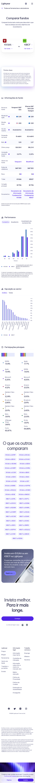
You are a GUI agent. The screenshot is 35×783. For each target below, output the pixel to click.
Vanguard (18, 162)
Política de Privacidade (16, 678)
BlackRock (30, 162)
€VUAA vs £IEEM (25, 464)
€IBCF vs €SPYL (24, 499)
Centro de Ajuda (4, 662)
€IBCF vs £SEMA (24, 503)
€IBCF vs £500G (11, 503)
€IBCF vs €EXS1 (10, 521)
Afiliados (27, 656)
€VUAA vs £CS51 (11, 472)
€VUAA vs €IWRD (10, 486)
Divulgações (16, 693)
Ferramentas (5, 658)
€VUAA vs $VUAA (24, 455)
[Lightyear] (5, 4)
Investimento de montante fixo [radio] (27, 222)
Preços (3, 651)
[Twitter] (14, 709)
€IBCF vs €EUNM (10, 507)
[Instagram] (26, 709)
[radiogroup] (17, 222)
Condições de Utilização (17, 659)
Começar (17, 618)
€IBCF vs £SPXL (11, 499)
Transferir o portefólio (4, 667)
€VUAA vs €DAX (24, 477)
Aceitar (25, 780)
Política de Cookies (16, 683)
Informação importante (16, 654)
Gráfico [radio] (4, 293)
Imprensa (27, 660)
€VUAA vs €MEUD (24, 494)
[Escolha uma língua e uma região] (26, 3)
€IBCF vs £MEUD (24, 534)
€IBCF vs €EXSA (17, 538)
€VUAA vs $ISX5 (24, 472)
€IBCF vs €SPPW (10, 529)
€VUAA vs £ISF (24, 481)
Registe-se (9, 573)
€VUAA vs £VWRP (10, 468)
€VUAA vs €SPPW (24, 486)
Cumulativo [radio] (5, 222)
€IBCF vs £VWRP (11, 512)
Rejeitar (9, 780)
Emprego (27, 653)
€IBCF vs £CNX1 (10, 534)
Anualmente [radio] (14, 222)
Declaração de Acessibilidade (17, 688)
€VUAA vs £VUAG (24, 459)
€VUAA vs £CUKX (11, 481)
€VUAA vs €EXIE (10, 494)
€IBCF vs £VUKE (24, 521)
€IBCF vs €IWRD (24, 525)
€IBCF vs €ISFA (10, 525)
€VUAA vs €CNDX (25, 490)
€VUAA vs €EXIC (11, 477)
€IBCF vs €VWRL (24, 507)
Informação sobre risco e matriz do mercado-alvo (17, 666)
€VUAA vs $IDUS (10, 459)
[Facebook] (9, 709)
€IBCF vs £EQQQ (24, 529)
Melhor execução (16, 673)
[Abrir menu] (32, 3)
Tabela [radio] (11, 293)
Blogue (3, 654)
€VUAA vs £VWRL (24, 468)
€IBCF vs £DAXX (24, 516)
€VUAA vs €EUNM (10, 464)
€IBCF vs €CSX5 (11, 516)
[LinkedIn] (20, 709)
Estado (3, 671)
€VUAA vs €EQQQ (10, 490)
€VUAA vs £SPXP (10, 455)
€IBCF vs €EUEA (24, 512)
